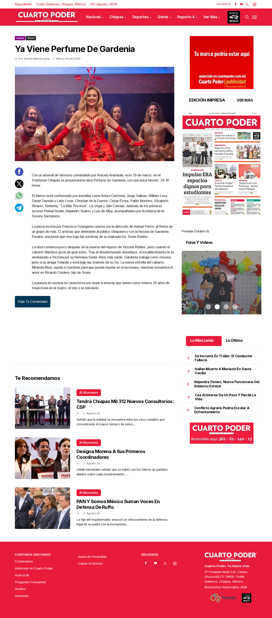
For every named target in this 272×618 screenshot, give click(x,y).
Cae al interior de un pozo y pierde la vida (225, 397)
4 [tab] (235, 226)
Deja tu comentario (33, 301)
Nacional (93, 17)
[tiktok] (254, 4)
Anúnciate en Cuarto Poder (34, 568)
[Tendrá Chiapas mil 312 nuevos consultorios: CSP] (42, 408)
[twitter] (247, 4)
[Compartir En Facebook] (19, 175)
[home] (47, 17)
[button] (221, 163)
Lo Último (234, 340)
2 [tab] (217, 226)
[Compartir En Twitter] (19, 187)
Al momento (88, 393)
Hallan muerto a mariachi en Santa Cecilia (223, 371)
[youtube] (241, 4)
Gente (163, 17)
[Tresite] (223, 597)
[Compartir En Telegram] (19, 211)
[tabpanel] (221, 173)
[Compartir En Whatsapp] (19, 199)
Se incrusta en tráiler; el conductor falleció (223, 358)
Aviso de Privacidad (92, 556)
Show (30, 38)
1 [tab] (208, 226)
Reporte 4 (185, 17)
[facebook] (235, 4)
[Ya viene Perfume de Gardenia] (94, 114)
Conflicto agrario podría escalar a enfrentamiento (221, 410)
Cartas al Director (90, 563)
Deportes (140, 17)
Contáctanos (24, 561)
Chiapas (116, 17)
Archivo (20, 589)
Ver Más (210, 17)
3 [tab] (226, 226)
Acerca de (22, 575)
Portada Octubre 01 (195, 231)
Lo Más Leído (202, 340)
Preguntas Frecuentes (30, 582)
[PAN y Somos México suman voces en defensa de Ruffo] (42, 508)
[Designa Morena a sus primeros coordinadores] (42, 458)
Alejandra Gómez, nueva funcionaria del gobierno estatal (226, 384)
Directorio (22, 596)
